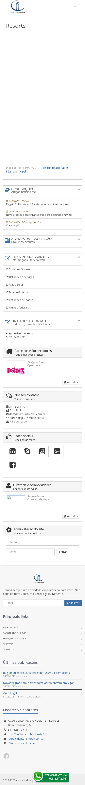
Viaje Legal (24, 224)
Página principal (16, 171)
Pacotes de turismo (14, 633)
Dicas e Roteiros (18, 292)
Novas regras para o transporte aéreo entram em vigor (39, 213)
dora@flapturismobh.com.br (26, 738)
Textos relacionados (55, 168)
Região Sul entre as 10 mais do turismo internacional (37, 202)
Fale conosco (18, 421)
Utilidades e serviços (21, 277)
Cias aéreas (16, 284)
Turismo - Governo (19, 269)
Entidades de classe (20, 300)
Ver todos (72, 382)
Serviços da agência (14, 638)
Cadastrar (73, 603)
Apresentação (11, 627)
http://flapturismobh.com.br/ (26, 734)
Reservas (8, 644)
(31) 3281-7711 (19, 335)
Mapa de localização (21, 743)
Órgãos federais (18, 307)
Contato (8, 649)
